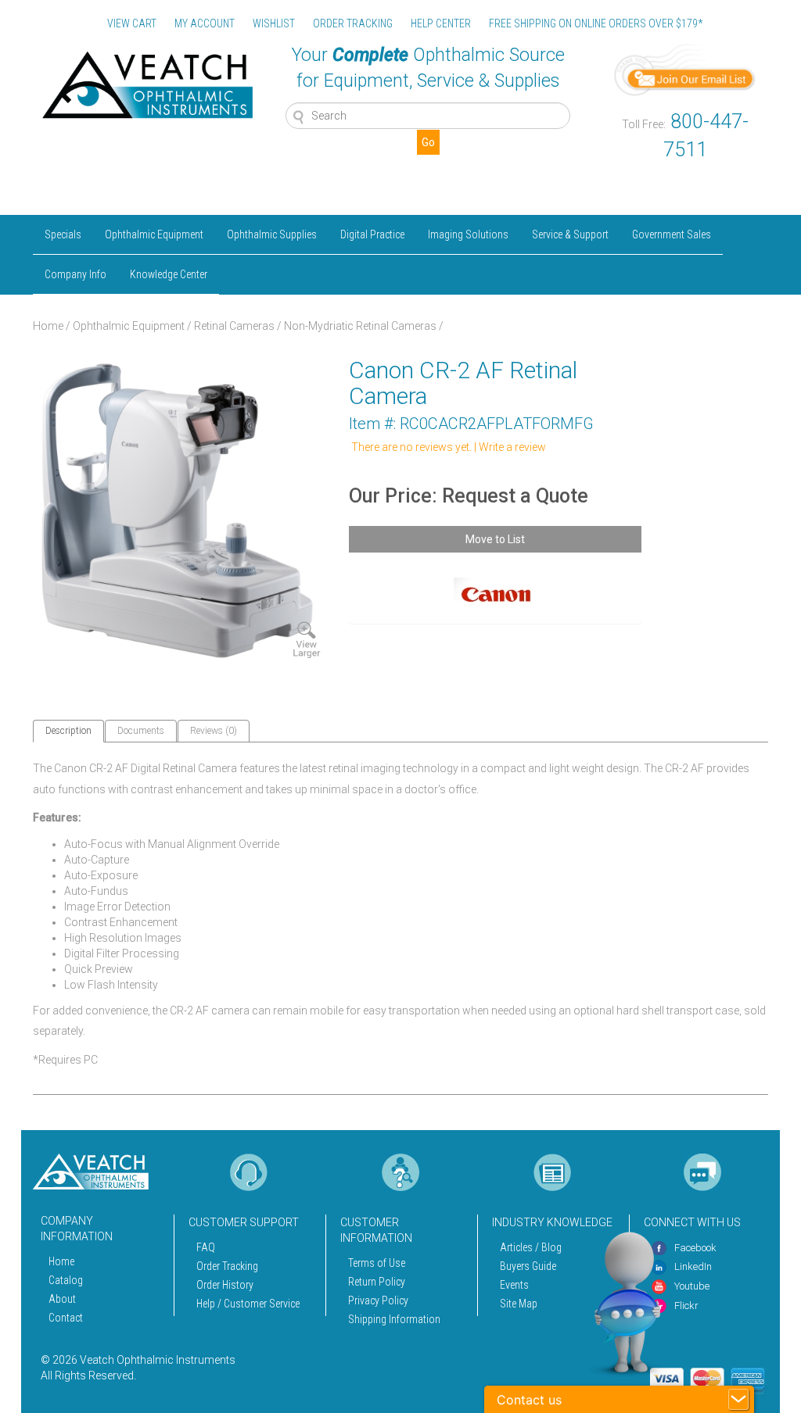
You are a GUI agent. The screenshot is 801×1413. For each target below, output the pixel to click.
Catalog (65, 1280)
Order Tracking (227, 1266)
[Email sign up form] (685, 69)
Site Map (518, 1303)
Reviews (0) (213, 730)
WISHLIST (274, 23)
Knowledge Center (168, 274)
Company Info (75, 274)
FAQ (205, 1247)
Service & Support (570, 234)
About (62, 1299)
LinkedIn (693, 1266)
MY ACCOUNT (204, 23)
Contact (65, 1317)
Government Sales (671, 234)
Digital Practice (372, 234)
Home (48, 326)
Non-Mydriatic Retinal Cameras (360, 326)
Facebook (695, 1248)
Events (514, 1285)
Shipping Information (394, 1319)
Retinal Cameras (234, 326)
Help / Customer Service (248, 1303)
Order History (224, 1285)
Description (68, 730)
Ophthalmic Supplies (272, 234)
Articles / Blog (531, 1247)
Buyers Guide (528, 1266)
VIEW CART (131, 23)
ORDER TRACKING (353, 23)
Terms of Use (376, 1263)
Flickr (686, 1305)
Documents (140, 730)
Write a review (512, 447)
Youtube (691, 1286)
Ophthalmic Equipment (154, 234)
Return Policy (376, 1281)
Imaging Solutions (468, 234)
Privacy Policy (378, 1300)
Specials (63, 234)
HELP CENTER (441, 23)
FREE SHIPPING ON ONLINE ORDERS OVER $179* (595, 23)
